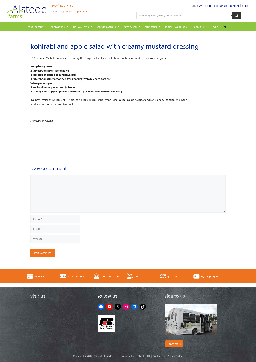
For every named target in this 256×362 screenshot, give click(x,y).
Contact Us (220, 5)
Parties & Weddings (175, 27)
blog (245, 5)
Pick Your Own (80, 27)
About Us (199, 27)
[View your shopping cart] (225, 26)
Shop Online (58, 27)
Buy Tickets (204, 5)
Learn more (174, 343)
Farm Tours (151, 27)
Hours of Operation (76, 11)
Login (215, 27)
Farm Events (130, 27)
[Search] (236, 15)
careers (234, 5)
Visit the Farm (35, 27)
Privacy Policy (174, 356)
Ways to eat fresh (106, 27)
